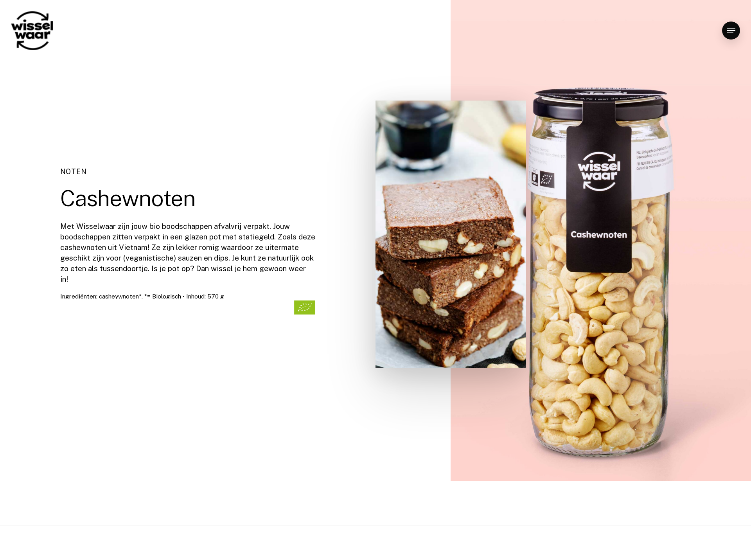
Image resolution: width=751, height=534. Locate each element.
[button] (731, 31)
